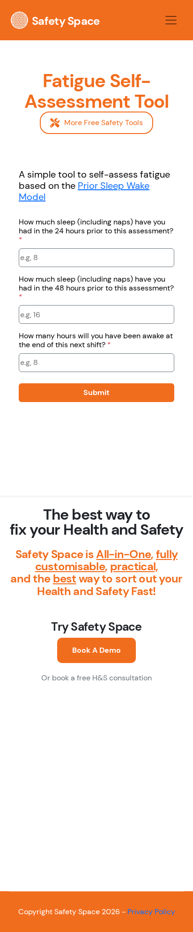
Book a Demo (96, 650)
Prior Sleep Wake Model (84, 191)
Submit (96, 392)
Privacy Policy (151, 912)
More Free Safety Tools (103, 122)
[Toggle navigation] (171, 20)
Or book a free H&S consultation (96, 678)
